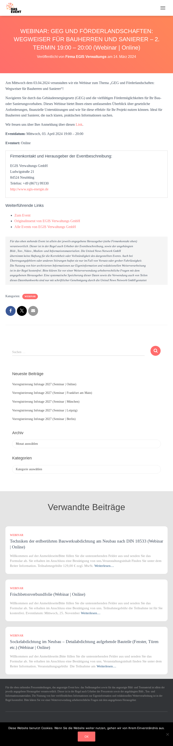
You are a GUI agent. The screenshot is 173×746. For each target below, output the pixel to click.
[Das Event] (15, 8)
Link (79, 124)
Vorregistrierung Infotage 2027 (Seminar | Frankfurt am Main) (52, 393)
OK (86, 736)
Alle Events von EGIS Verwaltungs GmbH (45, 227)
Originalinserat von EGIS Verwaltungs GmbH (47, 221)
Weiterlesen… (104, 566)
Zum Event (22, 215)
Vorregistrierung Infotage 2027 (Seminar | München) (46, 401)
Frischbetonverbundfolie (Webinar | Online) (47, 594)
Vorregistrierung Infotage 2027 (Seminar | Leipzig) (44, 410)
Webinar (30, 296)
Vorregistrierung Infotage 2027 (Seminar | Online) (44, 384)
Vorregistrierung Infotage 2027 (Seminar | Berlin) (44, 419)
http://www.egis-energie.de (29, 189)
